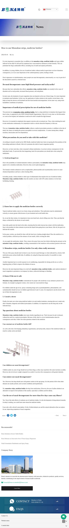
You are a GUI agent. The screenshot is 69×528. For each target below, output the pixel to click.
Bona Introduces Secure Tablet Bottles (12, 434)
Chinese (48, 9)
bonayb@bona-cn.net (10, 482)
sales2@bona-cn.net (22, 482)
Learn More (17, 488)
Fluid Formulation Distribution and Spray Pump (14, 443)
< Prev (57, 415)
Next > (65, 415)
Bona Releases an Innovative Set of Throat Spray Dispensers (18, 438)
